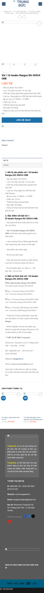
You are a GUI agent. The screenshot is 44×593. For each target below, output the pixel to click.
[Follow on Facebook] (25, 516)
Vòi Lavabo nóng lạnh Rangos (27, 13)
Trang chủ (7, 11)
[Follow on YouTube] (9, 521)
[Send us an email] (33, 516)
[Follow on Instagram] (29, 516)
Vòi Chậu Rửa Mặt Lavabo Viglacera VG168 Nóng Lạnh (33, 418)
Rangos (5, 145)
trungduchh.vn (18, 359)
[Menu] (4, 4)
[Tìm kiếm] (40, 4)
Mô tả (5, 160)
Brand (6, 165)
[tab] (22, 160)
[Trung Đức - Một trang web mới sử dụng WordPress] (22, 4)
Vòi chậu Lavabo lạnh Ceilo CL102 (11, 418)
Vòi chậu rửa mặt (19, 11)
